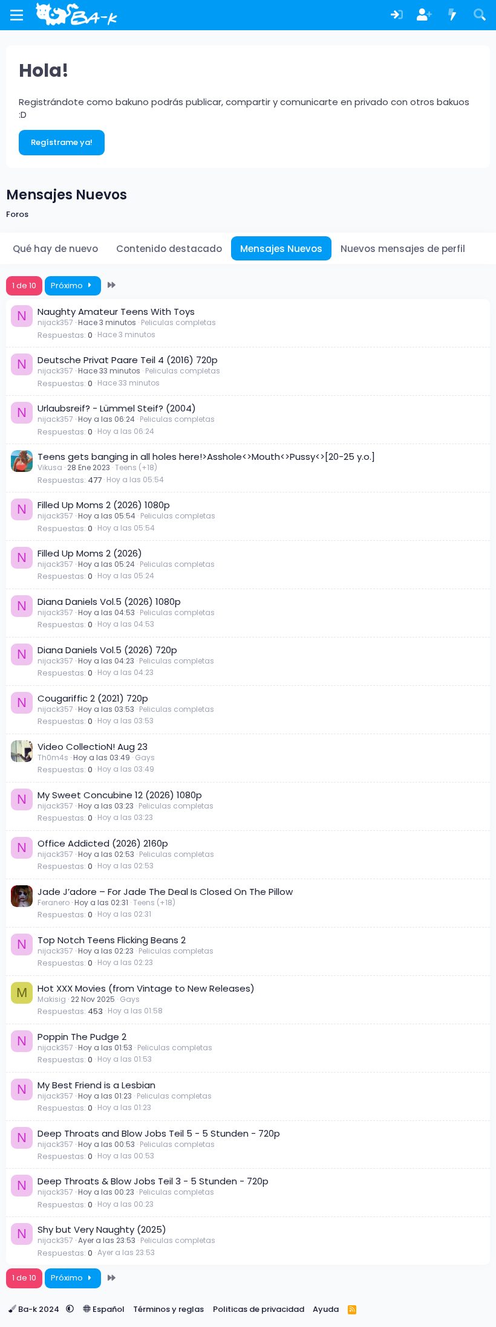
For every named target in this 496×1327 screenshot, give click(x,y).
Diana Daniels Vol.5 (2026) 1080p (109, 601)
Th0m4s (53, 757)
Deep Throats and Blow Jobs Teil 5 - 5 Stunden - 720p (159, 1133)
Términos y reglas (168, 1309)
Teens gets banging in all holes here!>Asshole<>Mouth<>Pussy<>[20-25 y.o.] (206, 456)
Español (108, 1309)
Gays (145, 757)
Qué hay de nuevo (55, 248)
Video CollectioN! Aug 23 (93, 746)
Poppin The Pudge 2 (82, 1036)
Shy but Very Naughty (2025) (102, 1229)
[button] (70, 1309)
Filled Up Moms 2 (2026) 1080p (104, 505)
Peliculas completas (178, 322)
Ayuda (326, 1309)
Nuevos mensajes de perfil (403, 248)
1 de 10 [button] (24, 285)
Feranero (54, 902)
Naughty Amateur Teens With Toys (116, 311)
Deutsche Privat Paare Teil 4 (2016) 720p (128, 360)
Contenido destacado (169, 248)
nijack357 (55, 322)
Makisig (52, 999)
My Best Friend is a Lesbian (96, 1085)
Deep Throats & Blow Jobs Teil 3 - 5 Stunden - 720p (153, 1181)
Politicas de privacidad (258, 1309)
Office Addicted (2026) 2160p (103, 843)
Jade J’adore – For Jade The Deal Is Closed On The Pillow (165, 891)
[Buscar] (480, 15)
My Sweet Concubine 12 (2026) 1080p (120, 795)
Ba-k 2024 (38, 1309)
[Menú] (16, 15)
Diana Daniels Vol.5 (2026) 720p (107, 650)
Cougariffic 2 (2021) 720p (93, 698)
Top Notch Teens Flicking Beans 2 (112, 940)
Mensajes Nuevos (281, 248)
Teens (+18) (136, 467)
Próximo (68, 285)
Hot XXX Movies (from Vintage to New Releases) (146, 988)
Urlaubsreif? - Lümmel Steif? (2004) (117, 408)
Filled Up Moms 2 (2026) (90, 553)
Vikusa (50, 467)
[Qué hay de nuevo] (452, 15)
